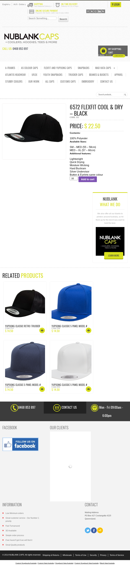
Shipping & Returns (50, 555)
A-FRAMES (10, 68)
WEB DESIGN (125, 563)
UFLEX (34, 75)
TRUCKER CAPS (75, 75)
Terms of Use (80, 555)
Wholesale (67, 555)
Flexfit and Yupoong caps (58, 68)
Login (115, 4)
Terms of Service (117, 555)
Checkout (118, 56)
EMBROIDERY (88, 81)
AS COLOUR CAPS (29, 68)
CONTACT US (106, 81)
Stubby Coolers (13, 81)
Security (93, 555)
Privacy (103, 555)
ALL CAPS (49, 81)
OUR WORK (33, 81)
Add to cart (87, 179)
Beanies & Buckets (98, 75)
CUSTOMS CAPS (68, 81)
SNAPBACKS (83, 68)
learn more (113, 255)
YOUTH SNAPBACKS (52, 75)
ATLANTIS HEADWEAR (15, 75)
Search (124, 94)
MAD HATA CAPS (103, 68)
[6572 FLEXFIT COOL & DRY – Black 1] (34, 131)
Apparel (118, 75)
